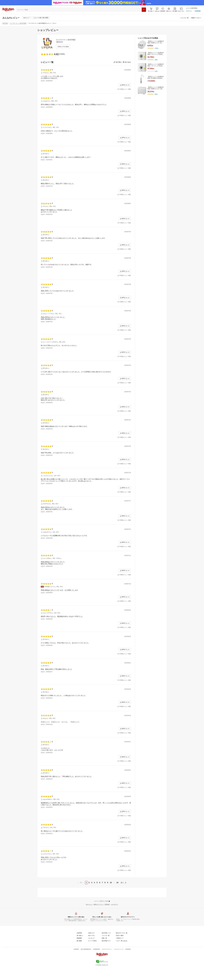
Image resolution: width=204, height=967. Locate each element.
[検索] (144, 10)
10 (111, 882)
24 (117, 882)
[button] (157, 9)
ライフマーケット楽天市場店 (18, 23)
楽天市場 (5, 23)
